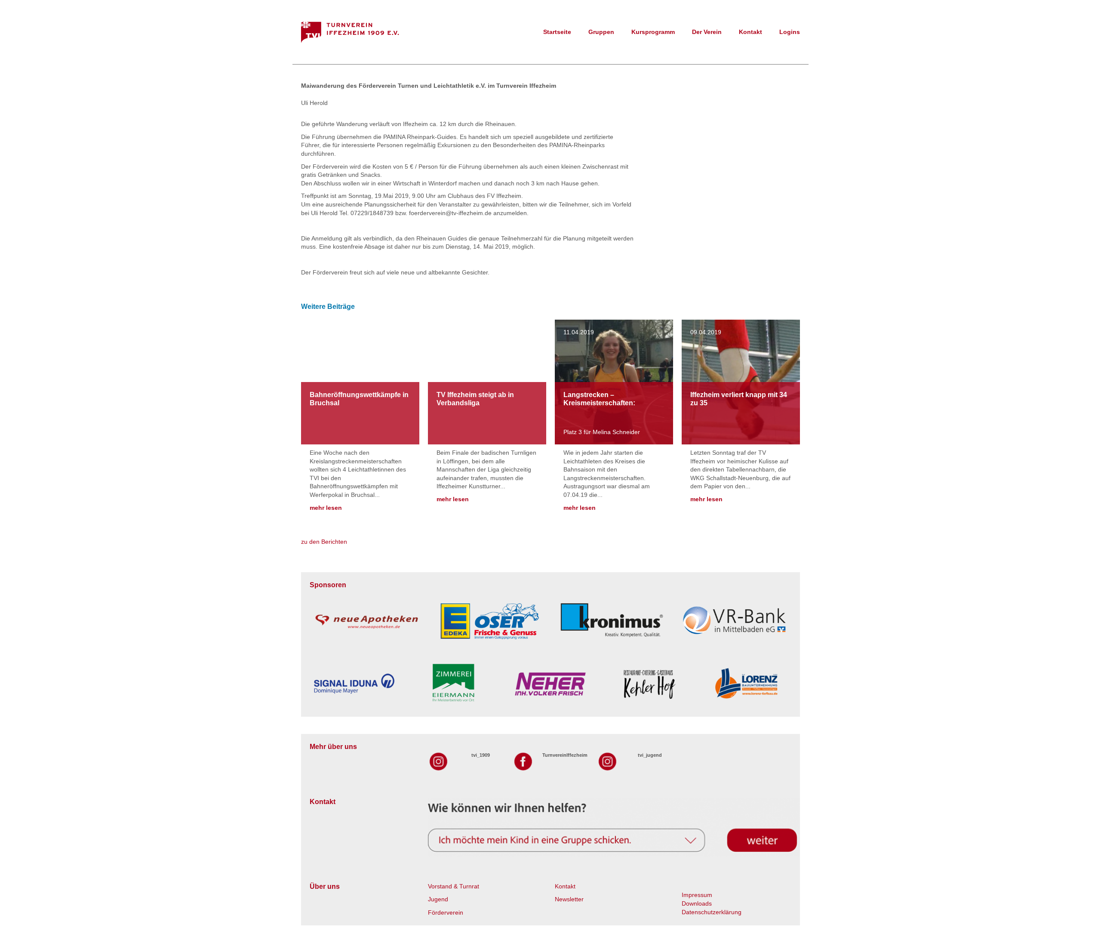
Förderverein (445, 912)
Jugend (438, 899)
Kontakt (750, 31)
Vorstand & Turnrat (453, 886)
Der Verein (707, 31)
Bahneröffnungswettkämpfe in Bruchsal (359, 399)
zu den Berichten (324, 541)
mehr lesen (326, 507)
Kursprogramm (653, 31)
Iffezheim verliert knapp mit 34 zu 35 (738, 399)
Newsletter (569, 899)
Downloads (697, 903)
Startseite (557, 31)
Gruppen (601, 31)
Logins (789, 31)
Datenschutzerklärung (711, 912)
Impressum (697, 894)
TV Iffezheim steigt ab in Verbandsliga (475, 399)
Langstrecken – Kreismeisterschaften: (599, 399)
